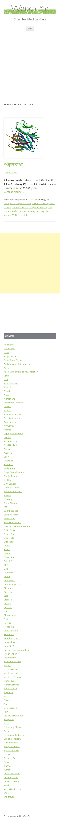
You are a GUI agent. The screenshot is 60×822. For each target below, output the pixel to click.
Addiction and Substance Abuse (19, 364)
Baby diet (8, 460)
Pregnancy (9, 719)
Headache (9, 626)
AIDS (6, 379)
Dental (7, 576)
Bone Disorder (11, 514)
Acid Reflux (9, 344)
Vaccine (7, 785)
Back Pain (32, 199)
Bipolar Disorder (12, 476)
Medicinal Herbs (12, 673)
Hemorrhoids (10, 642)
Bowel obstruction (12, 522)
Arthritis (7, 429)
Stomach (8, 754)
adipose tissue (23, 203)
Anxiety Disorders (12, 418)
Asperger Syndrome (13, 433)
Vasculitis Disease (12, 789)
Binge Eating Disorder (14, 472)
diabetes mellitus (20, 207)
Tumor (7, 769)
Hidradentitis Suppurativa (16, 649)
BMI (5, 506)
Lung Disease (10, 669)
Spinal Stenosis (11, 750)
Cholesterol (9, 557)
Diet (6, 595)
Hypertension (10, 653)
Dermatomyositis (12, 584)
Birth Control (10, 483)
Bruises (7, 545)
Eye (5, 611)
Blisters (7, 495)
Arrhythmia (9, 425)
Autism (7, 449)
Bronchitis (8, 541)
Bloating (8, 499)
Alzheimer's (9, 398)
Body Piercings (11, 510)
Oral (6, 704)
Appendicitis (10, 421)
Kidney (7, 665)
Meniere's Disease (13, 677)
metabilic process (18, 211)
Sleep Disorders (12, 746)
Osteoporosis (10, 707)
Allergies (8, 391)
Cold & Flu (8, 561)
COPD (6, 564)
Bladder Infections (13, 491)
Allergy (7, 394)
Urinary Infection (12, 781)
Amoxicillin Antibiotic (13, 402)
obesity (32, 211)
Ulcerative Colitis (12, 773)
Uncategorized (11, 777)
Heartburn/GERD (12, 638)
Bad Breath (9, 468)
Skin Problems (11, 742)
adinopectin (9, 203)
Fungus (7, 622)
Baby (6, 456)
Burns (7, 549)
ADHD (6, 367)
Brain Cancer (10, 530)
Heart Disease (11, 630)
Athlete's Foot (10, 441)
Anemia (7, 406)
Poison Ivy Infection (13, 715)
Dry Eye (7, 603)
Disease (8, 599)
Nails (6, 696)
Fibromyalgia (10, 615)
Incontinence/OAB (12, 661)
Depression (9, 580)
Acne (6, 352)
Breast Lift (9, 537)
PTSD (6, 723)
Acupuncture (10, 356)
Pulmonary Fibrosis (13, 727)
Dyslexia (8, 607)
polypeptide (42, 211)
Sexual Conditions (12, 738)
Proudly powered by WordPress (18, 816)
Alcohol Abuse (11, 383)
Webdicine (30, 9)
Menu (30, 28)
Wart (6, 792)
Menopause (10, 680)
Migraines (8, 692)
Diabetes (8, 588)
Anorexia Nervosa (12, 414)
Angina (7, 410)
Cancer (7, 553)
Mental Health (10, 688)
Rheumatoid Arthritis (14, 734)
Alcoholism (9, 387)
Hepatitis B (9, 646)
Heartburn (9, 634)
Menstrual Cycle (11, 684)
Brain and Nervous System (17, 526)
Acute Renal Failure (13, 360)
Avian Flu (8, 452)
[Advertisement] (30, 63)
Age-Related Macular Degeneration (21, 371)
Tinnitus (8, 765)
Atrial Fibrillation (11, 445)
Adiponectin (13, 164)
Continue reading (14, 191)
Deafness (8, 572)
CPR (6, 568)
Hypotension (10, 657)
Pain (6, 711)
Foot (6, 619)
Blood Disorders (12, 503)
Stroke (7, 762)
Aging (6, 375)
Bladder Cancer (11, 487)
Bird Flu (7, 479)
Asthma (7, 437)
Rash (6, 731)
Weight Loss (10, 796)
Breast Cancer (11, 534)
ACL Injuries (9, 348)
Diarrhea (8, 592)
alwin (25, 215)
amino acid (37, 203)
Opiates (8, 700)
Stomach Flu (10, 758)
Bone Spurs (9, 518)
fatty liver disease (38, 207)
